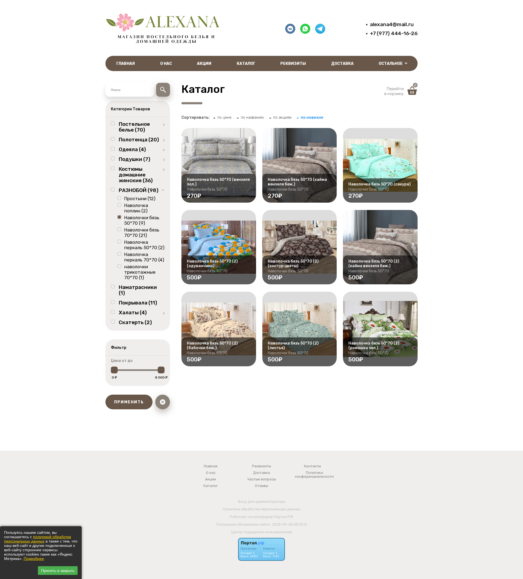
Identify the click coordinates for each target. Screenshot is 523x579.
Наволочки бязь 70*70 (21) (141, 232)
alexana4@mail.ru (392, 24)
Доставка (342, 63)
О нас (166, 63)
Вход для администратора (261, 501)
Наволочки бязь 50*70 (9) (141, 220)
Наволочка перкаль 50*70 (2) (144, 244)
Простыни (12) (140, 198)
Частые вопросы (261, 479)
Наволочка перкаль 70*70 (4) (144, 257)
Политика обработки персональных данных (261, 509)
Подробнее (34, 558)
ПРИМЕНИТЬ (129, 402)
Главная (125, 63)
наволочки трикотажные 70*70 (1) (140, 272)
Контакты (312, 466)
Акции (204, 63)
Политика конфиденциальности (314, 475)
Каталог (246, 63)
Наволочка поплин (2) (136, 208)
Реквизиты (293, 63)
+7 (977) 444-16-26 (394, 33)
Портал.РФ (283, 517)
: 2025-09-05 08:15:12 (288, 524)
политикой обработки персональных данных (37, 539)
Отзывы (261, 486)
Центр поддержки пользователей (261, 532)
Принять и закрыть (57, 570)
